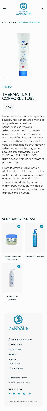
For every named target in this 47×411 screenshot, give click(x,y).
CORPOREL (15, 349)
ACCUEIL (5, 22)
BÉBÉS (12, 354)
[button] (4, 77)
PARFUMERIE (15, 368)
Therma (13, 22)
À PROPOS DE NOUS (20, 339)
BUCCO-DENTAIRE (14, 361)
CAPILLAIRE (15, 344)
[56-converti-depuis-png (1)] (23, 54)
